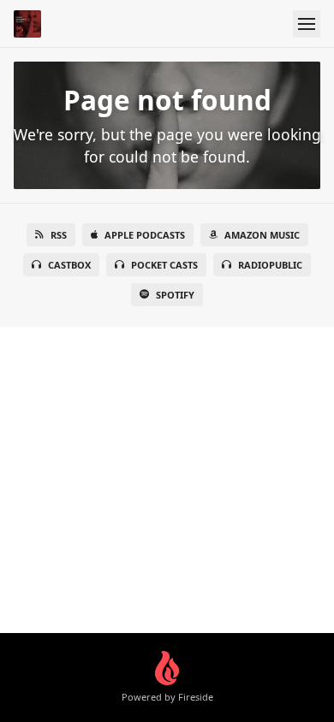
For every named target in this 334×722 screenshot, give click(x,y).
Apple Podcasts (144, 234)
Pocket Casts (164, 264)
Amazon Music (262, 234)
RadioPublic (270, 264)
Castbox (69, 264)
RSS (59, 234)
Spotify (175, 294)
